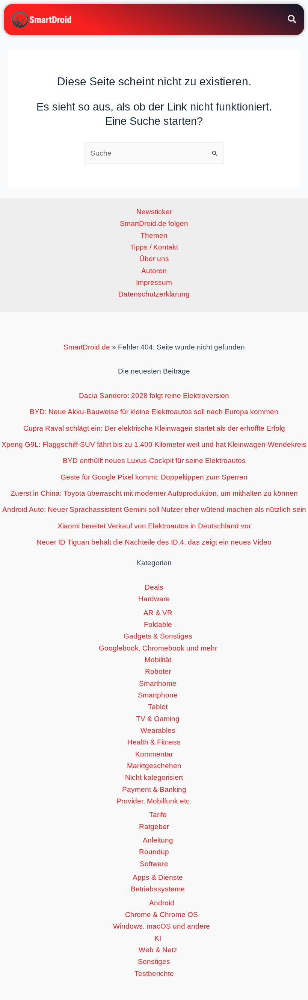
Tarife (158, 814)
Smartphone (158, 695)
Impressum (154, 282)
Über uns (154, 259)
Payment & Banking (154, 789)
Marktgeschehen (154, 766)
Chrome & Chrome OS (161, 914)
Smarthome (158, 683)
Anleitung (158, 840)
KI (157, 938)
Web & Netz (158, 950)
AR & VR (157, 613)
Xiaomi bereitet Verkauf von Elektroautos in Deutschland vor (154, 526)
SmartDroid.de (86, 347)
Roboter (158, 671)
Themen (154, 235)
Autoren (154, 271)
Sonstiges (154, 961)
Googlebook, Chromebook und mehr (158, 648)
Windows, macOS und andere (161, 926)
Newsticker (154, 212)
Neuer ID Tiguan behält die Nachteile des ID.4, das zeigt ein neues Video (154, 542)
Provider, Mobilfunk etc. (154, 801)
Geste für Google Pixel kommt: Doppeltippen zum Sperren (154, 477)
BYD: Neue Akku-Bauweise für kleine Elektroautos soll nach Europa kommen (154, 412)
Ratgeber (154, 827)
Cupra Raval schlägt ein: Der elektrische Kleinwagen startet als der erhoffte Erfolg (154, 428)
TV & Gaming (158, 719)
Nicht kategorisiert (154, 777)
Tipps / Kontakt (154, 247)
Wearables (157, 730)
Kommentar (154, 754)
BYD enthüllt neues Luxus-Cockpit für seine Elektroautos (154, 460)
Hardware (154, 599)
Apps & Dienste (158, 877)
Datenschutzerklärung (154, 294)
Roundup (154, 852)
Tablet (158, 707)
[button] (292, 20)
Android (161, 903)
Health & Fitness (154, 742)
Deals (154, 587)
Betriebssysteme (158, 889)
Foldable (158, 624)
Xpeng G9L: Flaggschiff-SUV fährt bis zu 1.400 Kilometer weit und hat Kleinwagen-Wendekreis (154, 444)
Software (154, 864)
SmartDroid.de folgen (154, 223)
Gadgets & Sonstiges (158, 636)
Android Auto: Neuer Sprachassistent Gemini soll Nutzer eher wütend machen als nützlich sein (154, 509)
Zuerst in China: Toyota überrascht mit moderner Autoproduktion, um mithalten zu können (154, 493)
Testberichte (154, 973)
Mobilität (158, 660)
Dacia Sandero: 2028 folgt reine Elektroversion (154, 395)
